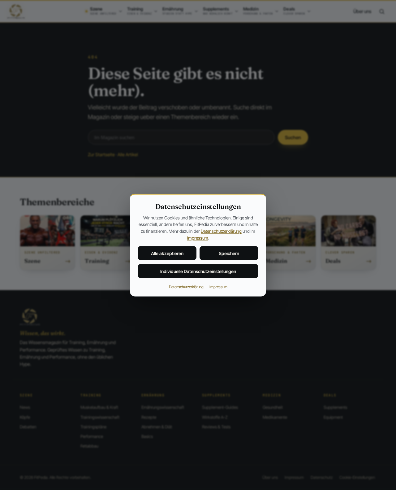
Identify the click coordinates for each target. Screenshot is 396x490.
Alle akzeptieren (167, 253)
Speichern (229, 253)
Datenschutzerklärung (221, 231)
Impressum (197, 237)
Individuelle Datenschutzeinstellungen (198, 271)
